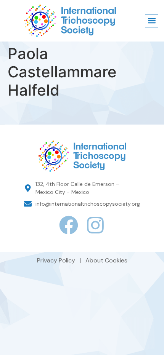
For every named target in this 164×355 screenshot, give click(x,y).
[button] (151, 20)
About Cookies (106, 260)
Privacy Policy (57, 260)
